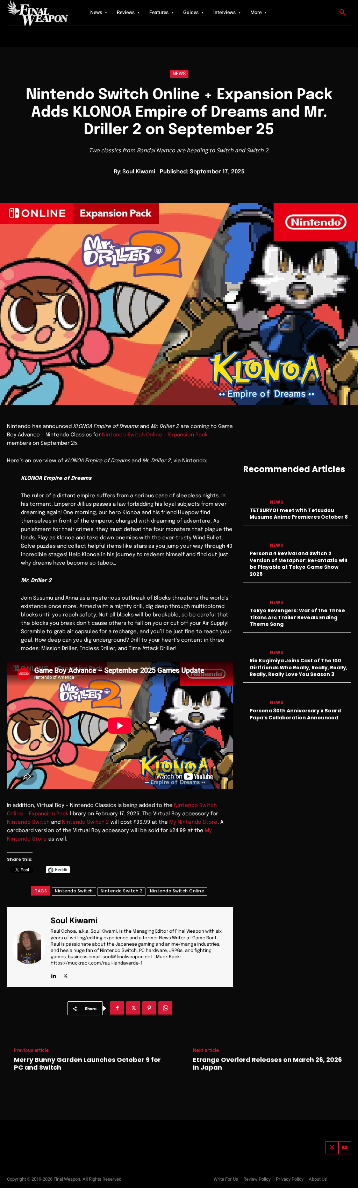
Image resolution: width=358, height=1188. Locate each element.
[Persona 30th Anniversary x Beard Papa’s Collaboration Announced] (254, 696)
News (179, 73)
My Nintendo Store (193, 822)
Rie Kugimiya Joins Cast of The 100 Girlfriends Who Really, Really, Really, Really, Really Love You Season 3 (299, 667)
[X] (65, 974)
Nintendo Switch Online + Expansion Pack (155, 435)
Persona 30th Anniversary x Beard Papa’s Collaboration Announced (295, 714)
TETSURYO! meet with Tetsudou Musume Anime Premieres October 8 (299, 514)
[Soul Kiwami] (31, 947)
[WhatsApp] (165, 1008)
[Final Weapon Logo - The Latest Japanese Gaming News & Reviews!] (38, 13)
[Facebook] (117, 1008)
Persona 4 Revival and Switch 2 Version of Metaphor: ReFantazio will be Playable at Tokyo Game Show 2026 (298, 564)
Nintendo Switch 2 (85, 822)
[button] (342, 12)
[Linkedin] (53, 974)
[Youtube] (344, 1147)
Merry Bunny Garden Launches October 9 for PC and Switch (87, 1063)
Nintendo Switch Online (177, 891)
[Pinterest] (149, 1008)
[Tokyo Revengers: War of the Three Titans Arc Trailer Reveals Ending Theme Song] (254, 596)
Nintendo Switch (28, 822)
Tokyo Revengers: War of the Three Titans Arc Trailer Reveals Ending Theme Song (297, 617)
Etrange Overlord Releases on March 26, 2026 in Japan (267, 1063)
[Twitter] (331, 1147)
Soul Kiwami (138, 172)
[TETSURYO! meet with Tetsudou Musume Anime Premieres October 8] (254, 496)
